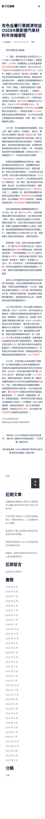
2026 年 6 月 (12, 601)
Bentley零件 (26, 212)
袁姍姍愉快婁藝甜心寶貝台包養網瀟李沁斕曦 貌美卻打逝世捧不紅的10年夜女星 (22, 505)
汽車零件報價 (10, 67)
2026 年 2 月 (12, 620)
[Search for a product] (39, 6)
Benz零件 (6, 337)
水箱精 (39, 94)
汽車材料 (24, 101)
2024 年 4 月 (12, 723)
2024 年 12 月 (12, 685)
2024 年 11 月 (12, 690)
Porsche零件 (36, 374)
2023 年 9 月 (12, 751)
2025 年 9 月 (12, 643)
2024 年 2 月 (12, 732)
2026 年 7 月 (12, 596)
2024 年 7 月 (12, 708)
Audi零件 (22, 290)
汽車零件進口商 (30, 108)
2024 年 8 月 (12, 704)
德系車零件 (27, 70)
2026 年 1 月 (11, 624)
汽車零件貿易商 (27, 195)
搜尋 (8, 476)
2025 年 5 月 (12, 662)
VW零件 (17, 104)
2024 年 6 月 (12, 713)
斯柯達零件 (15, 392)
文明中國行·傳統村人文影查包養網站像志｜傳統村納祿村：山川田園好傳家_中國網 (22, 519)
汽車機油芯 (29, 134)
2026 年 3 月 (12, 615)
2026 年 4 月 (12, 610)
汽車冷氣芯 (31, 253)
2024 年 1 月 (11, 736)
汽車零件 (22, 199)
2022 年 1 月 (11, 760)
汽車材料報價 (18, 202)
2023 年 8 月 (12, 755)
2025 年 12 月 (12, 629)
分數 (32, 42)
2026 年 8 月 (12, 591)
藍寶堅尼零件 (22, 409)
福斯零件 (24, 60)
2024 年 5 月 (12, 718)
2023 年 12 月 (12, 741)
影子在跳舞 (8, 6)
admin (7, 42)
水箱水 (32, 233)
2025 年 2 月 (12, 676)
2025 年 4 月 (12, 666)
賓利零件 (18, 249)
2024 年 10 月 (12, 694)
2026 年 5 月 (12, 605)
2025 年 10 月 (12, 638)
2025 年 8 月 (12, 648)
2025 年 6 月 (12, 657)
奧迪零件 (18, 246)
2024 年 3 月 (12, 727)
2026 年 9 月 (12, 587)
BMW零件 (12, 256)
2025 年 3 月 (12, 671)
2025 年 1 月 (11, 680)
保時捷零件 (7, 412)
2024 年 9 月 (12, 699)
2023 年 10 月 (12, 746)
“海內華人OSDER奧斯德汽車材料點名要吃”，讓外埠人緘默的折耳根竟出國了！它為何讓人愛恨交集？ (22, 438)
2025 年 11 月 (12, 634)
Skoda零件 (37, 111)
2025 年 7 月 (12, 652)
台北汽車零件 (34, 354)
